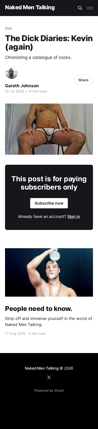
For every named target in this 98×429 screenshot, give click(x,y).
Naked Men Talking (30, 7)
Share (83, 80)
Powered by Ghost (49, 390)
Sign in (73, 216)
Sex (8, 28)
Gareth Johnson (22, 85)
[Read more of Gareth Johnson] (11, 72)
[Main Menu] (90, 8)
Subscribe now (49, 203)
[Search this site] (80, 8)
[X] (49, 377)
